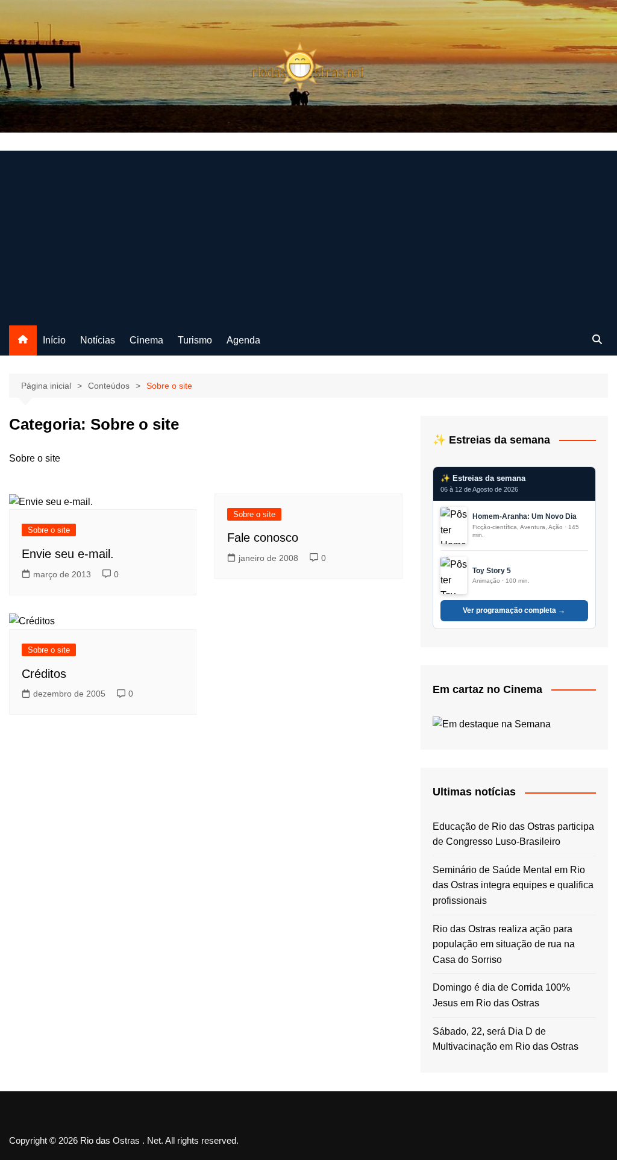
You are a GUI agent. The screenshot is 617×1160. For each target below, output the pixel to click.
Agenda (243, 340)
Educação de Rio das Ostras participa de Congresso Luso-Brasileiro (513, 834)
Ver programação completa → (514, 610)
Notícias (97, 340)
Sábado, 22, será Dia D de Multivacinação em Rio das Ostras (505, 1039)
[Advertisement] (308, 235)
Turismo (195, 340)
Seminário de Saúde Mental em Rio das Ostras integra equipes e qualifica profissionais (513, 885)
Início (54, 340)
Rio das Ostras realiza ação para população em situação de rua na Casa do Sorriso (504, 944)
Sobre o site (49, 530)
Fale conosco (262, 537)
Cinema (146, 340)
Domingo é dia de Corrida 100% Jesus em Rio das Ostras (501, 995)
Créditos (44, 673)
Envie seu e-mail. (68, 553)
